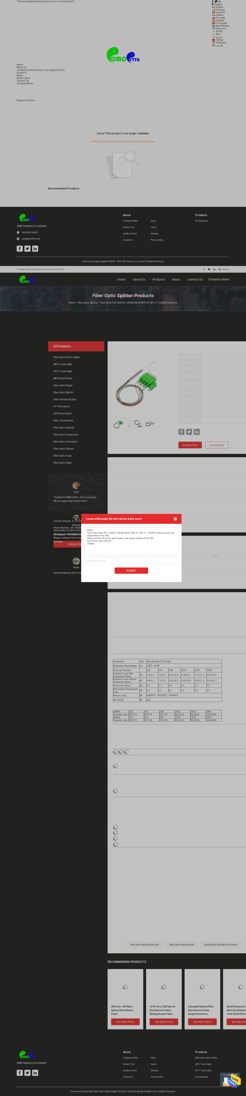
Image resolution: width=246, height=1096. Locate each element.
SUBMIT (131, 570)
